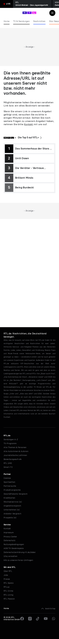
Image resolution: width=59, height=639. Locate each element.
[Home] (29, 13)
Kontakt (28, 124)
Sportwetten (9, 482)
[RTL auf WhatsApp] (53, 618)
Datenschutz (9, 541)
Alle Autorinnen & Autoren (16, 451)
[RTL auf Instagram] (30, 618)
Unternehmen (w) (12, 510)
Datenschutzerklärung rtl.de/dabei (20, 552)
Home (6, 609)
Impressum (9, 533)
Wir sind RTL (10, 567)
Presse (7, 579)
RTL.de (7, 436)
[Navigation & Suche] (52, 13)
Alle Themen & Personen (15, 448)
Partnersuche (10, 486)
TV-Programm (10, 444)
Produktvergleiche (12, 490)
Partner (7, 474)
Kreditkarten (9, 498)
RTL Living (8, 595)
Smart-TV (8, 467)
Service (7, 525)
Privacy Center (10, 537)
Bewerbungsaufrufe (13, 459)
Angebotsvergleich (12, 506)
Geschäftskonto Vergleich (16, 494)
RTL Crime (8, 591)
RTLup (6, 587)
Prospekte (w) (10, 518)
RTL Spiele (8, 583)
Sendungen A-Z (11, 440)
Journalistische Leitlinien (15, 455)
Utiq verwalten (10, 556)
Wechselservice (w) (13, 502)
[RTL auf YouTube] (46, 618)
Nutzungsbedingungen (14, 544)
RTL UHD (8, 463)
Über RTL (8, 571)
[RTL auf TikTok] (38, 618)
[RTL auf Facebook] (22, 618)
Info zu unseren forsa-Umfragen (18, 560)
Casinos (7, 478)
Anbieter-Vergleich (12, 514)
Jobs (6, 575)
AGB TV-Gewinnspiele (14, 548)
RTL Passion (9, 599)
